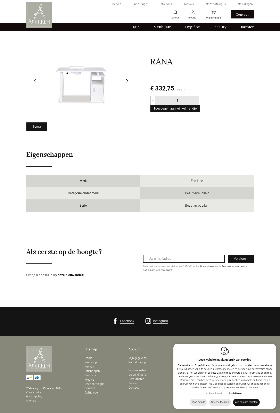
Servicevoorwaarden (233, 266)
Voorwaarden (137, 370)
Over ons (90, 375)
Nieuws (89, 379)
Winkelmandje (137, 362)
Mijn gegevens (138, 358)
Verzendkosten (138, 374)
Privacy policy (34, 396)
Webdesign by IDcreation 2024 (43, 388)
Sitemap (31, 400)
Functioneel (215, 393)
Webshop (91, 362)
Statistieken (235, 393)
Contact (242, 14)
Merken (89, 366)
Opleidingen (92, 392)
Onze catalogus (94, 384)
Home (88, 358)
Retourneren (136, 379)
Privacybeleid (207, 266)
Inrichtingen (92, 371)
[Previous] (35, 81)
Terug (37, 126)
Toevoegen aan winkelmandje (175, 108)
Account (134, 349)
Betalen (133, 383)
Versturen (241, 259)
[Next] (127, 81)
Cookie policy (33, 392)
